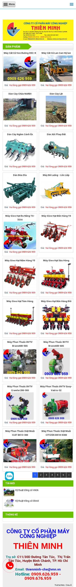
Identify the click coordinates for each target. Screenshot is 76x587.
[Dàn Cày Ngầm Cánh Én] (19, 163)
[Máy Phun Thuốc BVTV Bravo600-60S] (56, 374)
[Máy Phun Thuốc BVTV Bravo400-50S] (19, 374)
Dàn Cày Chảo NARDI (19, 93)
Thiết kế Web (60, 585)
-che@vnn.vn (51, 569)
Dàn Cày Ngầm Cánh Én (20, 134)
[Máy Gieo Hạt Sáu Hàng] (56, 289)
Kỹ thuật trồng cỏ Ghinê (27, 501)
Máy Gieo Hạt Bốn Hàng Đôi (56, 301)
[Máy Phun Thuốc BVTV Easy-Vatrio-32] (56, 419)
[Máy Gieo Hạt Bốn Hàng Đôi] (56, 330)
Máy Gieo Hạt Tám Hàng (20, 301)
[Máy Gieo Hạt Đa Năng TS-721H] (19, 248)
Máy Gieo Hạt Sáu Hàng (56, 260)
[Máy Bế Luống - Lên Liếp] (56, 203)
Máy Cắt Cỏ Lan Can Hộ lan (56, 53)
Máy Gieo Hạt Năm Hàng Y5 (20, 260)
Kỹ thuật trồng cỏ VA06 (26, 490)
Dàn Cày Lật (56, 93)
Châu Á (69, 585)
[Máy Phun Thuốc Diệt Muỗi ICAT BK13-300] (19, 463)
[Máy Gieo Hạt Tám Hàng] (19, 330)
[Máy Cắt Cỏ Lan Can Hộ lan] (56, 81)
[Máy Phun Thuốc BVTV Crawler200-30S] (19, 419)
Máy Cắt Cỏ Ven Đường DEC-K (20, 53)
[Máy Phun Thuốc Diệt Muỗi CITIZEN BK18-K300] (56, 463)
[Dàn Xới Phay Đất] (56, 163)
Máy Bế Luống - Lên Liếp (56, 175)
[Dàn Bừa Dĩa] (19, 203)
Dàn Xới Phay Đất (56, 134)
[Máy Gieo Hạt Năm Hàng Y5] (19, 289)
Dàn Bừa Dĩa (20, 175)
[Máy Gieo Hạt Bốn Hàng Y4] (56, 244)
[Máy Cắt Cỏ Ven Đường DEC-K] (19, 81)
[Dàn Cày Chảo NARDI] (19, 122)
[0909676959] (9, 479)
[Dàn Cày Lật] (56, 122)
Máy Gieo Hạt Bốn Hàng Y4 (56, 216)
